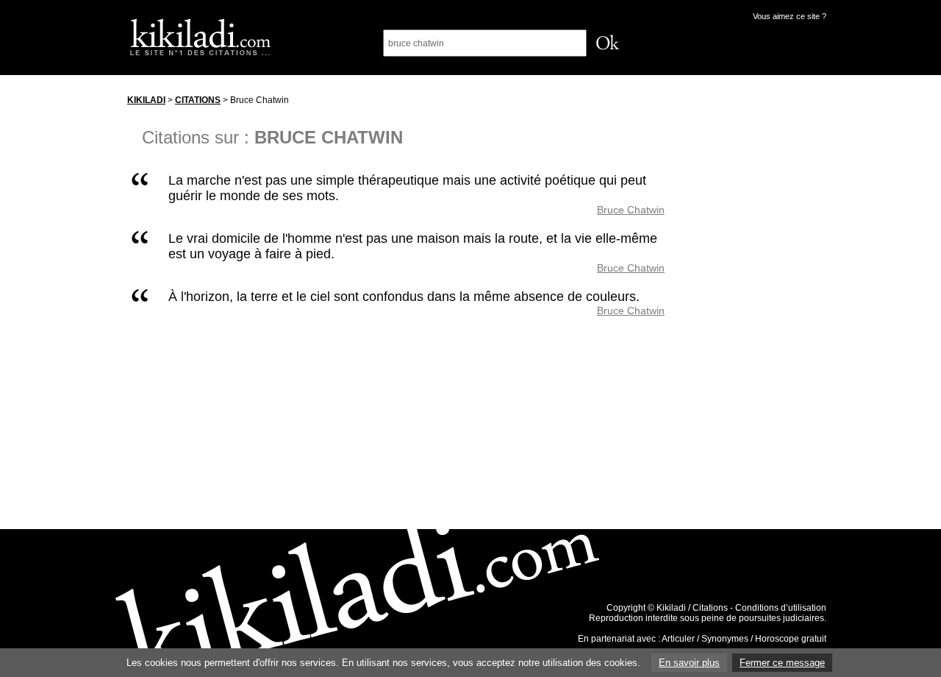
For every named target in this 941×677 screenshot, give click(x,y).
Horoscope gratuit (790, 639)
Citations (198, 100)
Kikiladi (146, 100)
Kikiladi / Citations (692, 608)
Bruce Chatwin (631, 210)
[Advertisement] (759, 308)
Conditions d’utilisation (780, 608)
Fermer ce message (782, 662)
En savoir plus (689, 662)
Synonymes (724, 639)
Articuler (678, 639)
